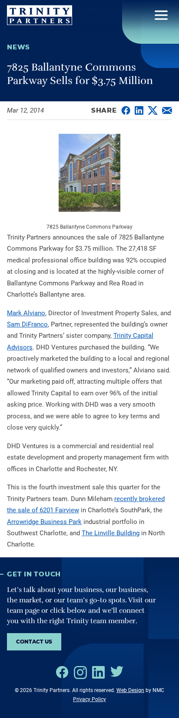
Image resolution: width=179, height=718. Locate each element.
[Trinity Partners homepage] (39, 15)
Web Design (130, 690)
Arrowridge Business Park (44, 522)
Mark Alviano (26, 313)
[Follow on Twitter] (116, 671)
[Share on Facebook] (125, 110)
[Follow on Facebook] (62, 672)
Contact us (34, 641)
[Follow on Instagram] (80, 672)
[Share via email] (167, 110)
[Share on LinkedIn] (139, 110)
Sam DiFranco (27, 324)
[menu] (161, 15)
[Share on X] (153, 110)
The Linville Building (110, 533)
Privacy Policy (89, 699)
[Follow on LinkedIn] (98, 672)
